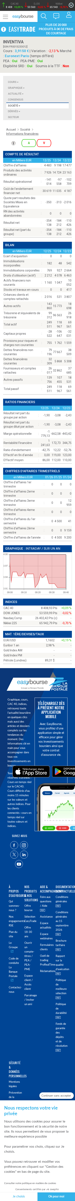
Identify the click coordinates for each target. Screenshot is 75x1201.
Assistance (45, 917)
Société (13, 105)
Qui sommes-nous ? (14, 906)
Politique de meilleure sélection (61, 987)
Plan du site (13, 934)
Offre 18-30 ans (28, 932)
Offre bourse (28, 908)
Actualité (14, 93)
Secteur (13, 117)
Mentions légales (14, 1084)
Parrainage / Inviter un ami (29, 1000)
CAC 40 (8, 608)
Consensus (15, 99)
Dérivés (13, 111)
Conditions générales (61, 899)
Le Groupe (13, 945)
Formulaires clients (45, 947)
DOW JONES (12, 613)
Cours (12, 82)
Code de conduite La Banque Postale (14, 967)
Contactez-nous (14, 989)
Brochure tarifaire (61, 943)
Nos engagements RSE (14, 921)
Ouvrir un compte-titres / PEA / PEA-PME (29, 956)
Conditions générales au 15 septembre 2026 (61, 921)
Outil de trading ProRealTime (45, 960)
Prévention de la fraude (14, 1097)
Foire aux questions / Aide (45, 901)
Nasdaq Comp (13, 618)
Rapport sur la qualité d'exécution (61, 963)
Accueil (11, 129)
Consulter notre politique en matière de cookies (30, 1183)
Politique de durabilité (61, 1009)
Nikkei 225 (10, 623)
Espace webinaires (45, 936)
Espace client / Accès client (28, 982)
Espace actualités (45, 925)
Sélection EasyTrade (29, 919)
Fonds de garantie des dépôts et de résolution (61, 1035)
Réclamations (45, 971)
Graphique (15, 87)
